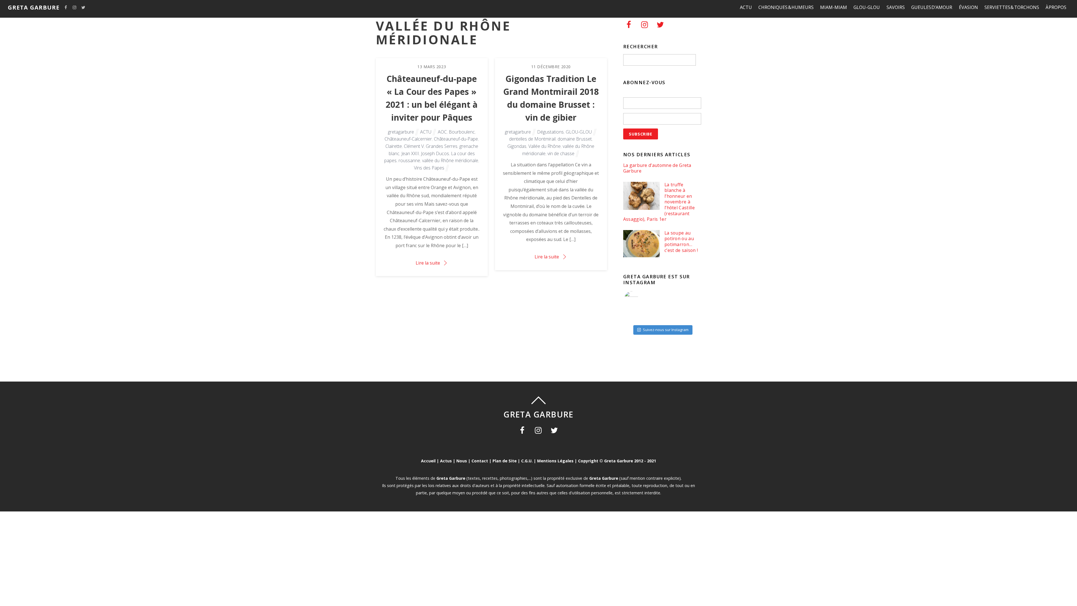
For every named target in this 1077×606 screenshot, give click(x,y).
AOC (442, 132)
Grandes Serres (441, 146)
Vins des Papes (429, 168)
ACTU (746, 7)
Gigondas (516, 146)
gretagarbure (401, 132)
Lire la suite (428, 263)
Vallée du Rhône (544, 146)
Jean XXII (410, 153)
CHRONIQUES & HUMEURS (786, 7)
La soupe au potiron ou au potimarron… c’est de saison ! (681, 241)
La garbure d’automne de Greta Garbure (657, 168)
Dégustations (550, 132)
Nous (461, 460)
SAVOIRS (896, 7)
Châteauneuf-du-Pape (456, 139)
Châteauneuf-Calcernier (408, 139)
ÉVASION (968, 7)
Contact (479, 460)
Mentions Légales (555, 460)
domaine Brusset (575, 139)
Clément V (414, 146)
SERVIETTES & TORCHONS (1011, 7)
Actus (446, 460)
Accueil (428, 460)
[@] (639, 298)
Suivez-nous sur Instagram (666, 329)
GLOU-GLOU (866, 7)
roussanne (409, 160)
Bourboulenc (462, 132)
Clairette (393, 146)
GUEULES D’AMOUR (931, 7)
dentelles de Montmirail (532, 139)
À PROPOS (1056, 7)
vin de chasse (560, 153)
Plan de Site (505, 460)
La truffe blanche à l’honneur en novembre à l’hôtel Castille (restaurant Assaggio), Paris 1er (659, 202)
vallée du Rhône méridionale (450, 160)
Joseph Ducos (435, 153)
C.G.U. (527, 460)
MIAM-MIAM (833, 7)
